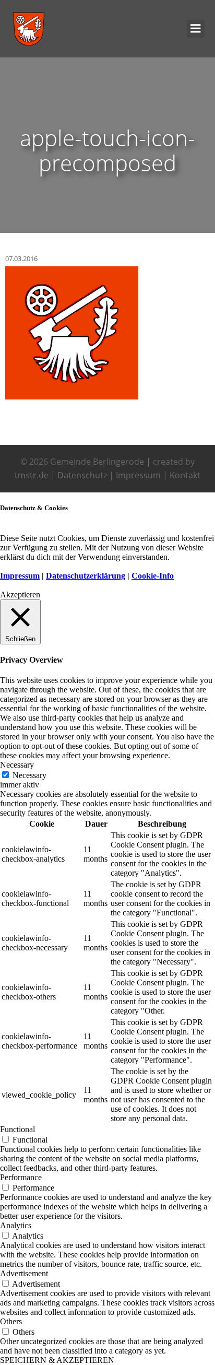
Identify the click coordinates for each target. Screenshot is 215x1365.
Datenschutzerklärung (85, 575)
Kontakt (185, 475)
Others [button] (11, 1321)
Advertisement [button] (24, 1273)
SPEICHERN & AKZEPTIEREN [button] (57, 1360)
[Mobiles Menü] (196, 29)
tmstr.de (32, 475)
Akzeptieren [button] (20, 594)
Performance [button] (21, 1177)
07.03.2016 (21, 258)
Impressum (138, 475)
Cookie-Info (153, 575)
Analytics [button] (15, 1225)
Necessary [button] (17, 764)
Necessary (29, 775)
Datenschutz (82, 475)
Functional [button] (17, 1129)
